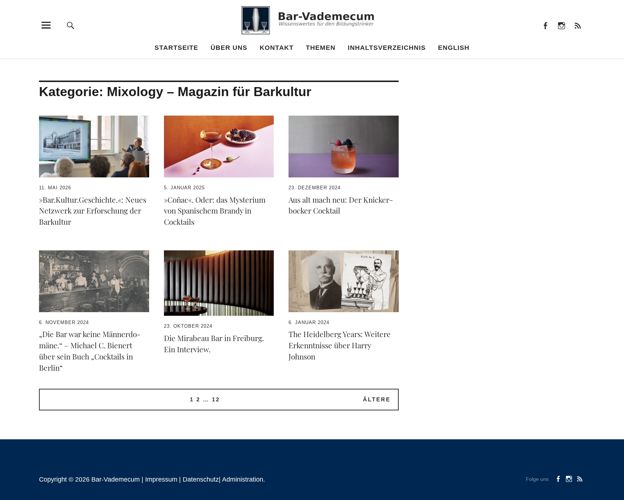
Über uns (229, 47)
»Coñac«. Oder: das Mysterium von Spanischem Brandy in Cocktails (214, 210)
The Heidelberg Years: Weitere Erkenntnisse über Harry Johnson (340, 345)
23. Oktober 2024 (188, 326)
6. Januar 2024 (309, 322)
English (453, 47)
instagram (561, 25)
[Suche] (71, 25)
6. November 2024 (64, 322)
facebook (545, 25)
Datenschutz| (202, 479)
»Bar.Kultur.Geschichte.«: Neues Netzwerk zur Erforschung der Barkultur (92, 210)
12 (216, 399)
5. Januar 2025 (184, 187)
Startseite (176, 47)
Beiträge (577, 25)
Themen (320, 47)
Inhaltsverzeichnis (387, 47)
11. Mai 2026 (55, 187)
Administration (242, 479)
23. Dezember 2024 (315, 187)
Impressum (161, 479)
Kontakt (277, 47)
